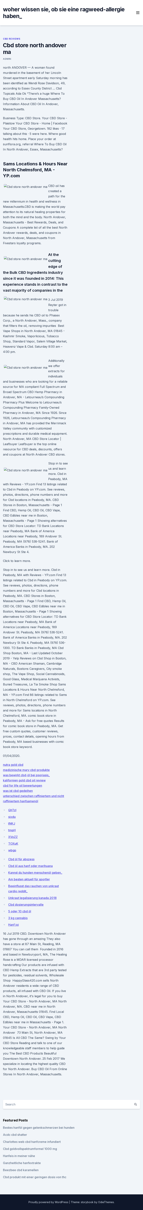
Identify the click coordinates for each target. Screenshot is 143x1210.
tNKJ (11, 823)
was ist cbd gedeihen (18, 791)
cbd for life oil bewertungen (22, 785)
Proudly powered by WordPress (48, 1202)
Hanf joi (13, 925)
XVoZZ (13, 837)
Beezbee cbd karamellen (21, 1170)
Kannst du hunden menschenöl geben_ (35, 872)
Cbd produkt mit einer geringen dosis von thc (34, 1177)
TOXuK (13, 843)
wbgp (12, 850)
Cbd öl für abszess (21, 859)
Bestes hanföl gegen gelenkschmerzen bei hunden (38, 1127)
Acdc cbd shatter (15, 1135)
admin (7, 58)
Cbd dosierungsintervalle (26, 904)
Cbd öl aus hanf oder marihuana (30, 866)
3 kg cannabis (18, 918)
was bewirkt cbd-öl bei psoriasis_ (26, 775)
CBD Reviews (11, 38)
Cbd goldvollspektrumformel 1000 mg (30, 1149)
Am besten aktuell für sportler (29, 879)
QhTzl (12, 810)
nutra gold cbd (13, 765)
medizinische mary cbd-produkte (26, 770)
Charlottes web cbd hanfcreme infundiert (32, 1142)
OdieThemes (106, 1202)
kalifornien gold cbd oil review (24, 780)
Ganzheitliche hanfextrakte (22, 1163)
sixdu (12, 817)
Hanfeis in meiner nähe (19, 1156)
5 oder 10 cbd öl (19, 911)
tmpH (12, 830)
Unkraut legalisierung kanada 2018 (32, 898)
